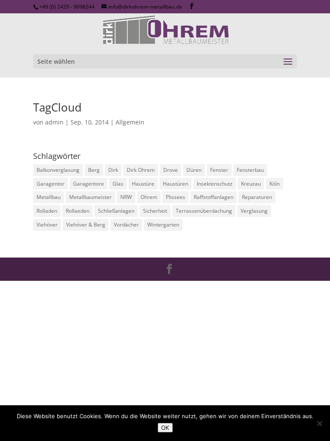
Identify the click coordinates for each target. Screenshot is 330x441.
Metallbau (49, 197)
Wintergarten (163, 224)
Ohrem (149, 197)
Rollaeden (77, 210)
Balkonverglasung (58, 170)
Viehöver (47, 224)
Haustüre (143, 183)
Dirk (113, 170)
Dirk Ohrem (141, 170)
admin (54, 122)
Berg (94, 170)
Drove (170, 170)
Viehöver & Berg (85, 224)
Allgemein (130, 122)
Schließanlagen (116, 210)
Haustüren (175, 183)
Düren (194, 170)
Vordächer (126, 224)
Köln (274, 183)
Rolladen (47, 210)
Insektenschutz (214, 183)
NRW (126, 197)
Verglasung (254, 210)
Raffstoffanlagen (213, 197)
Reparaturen (257, 197)
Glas (118, 183)
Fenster (219, 170)
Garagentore (88, 183)
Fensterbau (250, 170)
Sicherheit (155, 210)
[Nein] (319, 423)
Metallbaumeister (90, 197)
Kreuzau (251, 183)
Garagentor (50, 183)
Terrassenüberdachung (204, 210)
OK (165, 427)
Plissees (175, 197)
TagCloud (57, 107)
